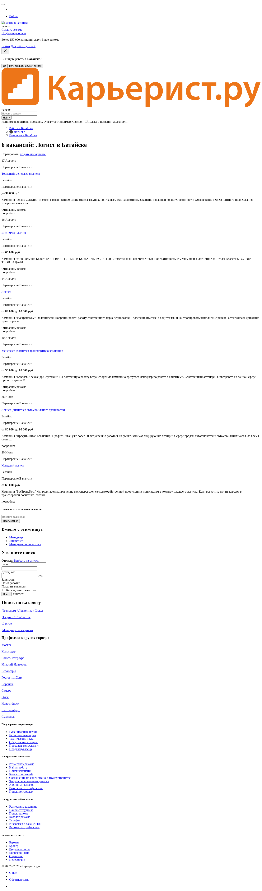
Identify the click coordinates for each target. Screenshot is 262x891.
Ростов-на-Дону (12, 677)
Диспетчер (16, 540)
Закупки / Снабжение (16, 617)
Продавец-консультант (24, 745)
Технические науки (22, 738)
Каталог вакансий (21, 774)
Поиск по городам (21, 791)
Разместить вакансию (23, 806)
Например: (70, 121)
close (5, 51)
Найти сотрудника (21, 810)
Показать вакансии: (14, 586)
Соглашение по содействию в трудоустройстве (40, 777)
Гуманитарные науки (23, 731)
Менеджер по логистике (25, 544)
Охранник (16, 856)
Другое (7, 623)
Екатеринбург (11, 710)
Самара (6, 690)
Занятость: (8, 579)
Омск (5, 697)
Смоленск (8, 716)
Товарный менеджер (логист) (21, 173)
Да (4, 65)
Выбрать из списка (26, 560)
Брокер (13, 845)
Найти (6, 594)
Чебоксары (9, 671)
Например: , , (29, 121)
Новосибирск (10, 703)
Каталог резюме (19, 817)
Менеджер (16, 537)
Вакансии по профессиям (26, 788)
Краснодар (9, 651)
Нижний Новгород (14, 664)
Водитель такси (19, 849)
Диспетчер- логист (14, 232)
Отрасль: (8, 560)
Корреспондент (19, 852)
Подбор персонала (14, 33)
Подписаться (10, 520)
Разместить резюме (21, 764)
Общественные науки (23, 742)
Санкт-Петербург (13, 658)
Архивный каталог (21, 784)
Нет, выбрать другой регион (25, 65)
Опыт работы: (11, 583)
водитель (22, 121)
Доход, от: (8, 572)
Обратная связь (19, 879)
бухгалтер (50, 121)
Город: (6, 564)
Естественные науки (22, 735)
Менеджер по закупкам (17, 630)
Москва (7, 645)
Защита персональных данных (29, 781)
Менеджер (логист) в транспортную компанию (32, 350)
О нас (13, 872)
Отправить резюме (14, 209)
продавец (36, 121)
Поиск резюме (18, 813)
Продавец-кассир (20, 749)
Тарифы (14, 820)
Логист (6, 291)
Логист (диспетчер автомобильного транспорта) (33, 409)
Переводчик (17, 859)
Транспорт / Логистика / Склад (22, 610)
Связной (77, 121)
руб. (40, 575)
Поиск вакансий (20, 771)
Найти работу (18, 767)
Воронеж (7, 684)
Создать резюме (12, 29)
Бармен (14, 842)
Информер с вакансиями (25, 823)
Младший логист (13, 465)
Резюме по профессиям (24, 827)
